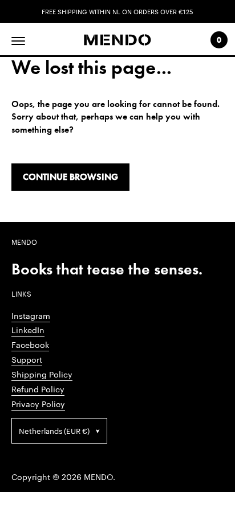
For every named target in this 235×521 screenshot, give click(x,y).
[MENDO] (117, 40)
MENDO (98, 476)
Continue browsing (70, 177)
